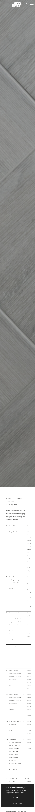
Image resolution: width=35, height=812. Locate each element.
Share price (3, 3)
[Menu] (32, 3)
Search (27, 3)
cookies (15, 788)
